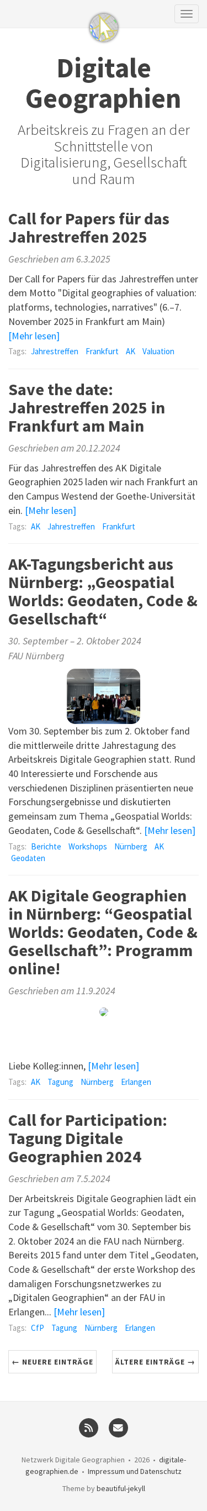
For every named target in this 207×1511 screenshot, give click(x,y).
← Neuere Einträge (52, 1362)
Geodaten (28, 858)
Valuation (158, 351)
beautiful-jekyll (121, 1488)
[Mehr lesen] (34, 335)
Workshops (87, 846)
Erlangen (136, 1082)
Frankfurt (102, 351)
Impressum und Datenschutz (135, 1471)
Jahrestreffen (54, 351)
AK (130, 351)
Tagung (60, 1082)
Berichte (46, 846)
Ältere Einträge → (155, 1362)
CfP (37, 1328)
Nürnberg (130, 846)
